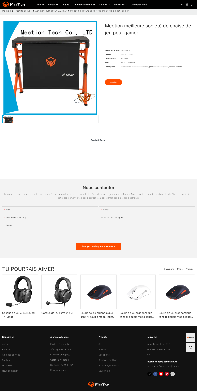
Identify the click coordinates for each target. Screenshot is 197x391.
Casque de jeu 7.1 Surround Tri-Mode (18, 314)
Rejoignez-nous (58, 370)
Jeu (100, 344)
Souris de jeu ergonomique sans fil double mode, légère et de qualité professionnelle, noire (98, 315)
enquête (113, 82)
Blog (149, 354)
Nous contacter (10, 370)
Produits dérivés (23, 10)
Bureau (102, 349)
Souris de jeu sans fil (108, 365)
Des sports (169, 269)
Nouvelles (7, 365)
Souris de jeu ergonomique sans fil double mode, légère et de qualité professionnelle (137, 315)
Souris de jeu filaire (107, 360)
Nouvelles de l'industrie (158, 349)
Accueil (5, 344)
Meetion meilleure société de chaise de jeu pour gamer (99, 10)
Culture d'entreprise (60, 354)
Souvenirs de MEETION (62, 365)
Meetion (6, 10)
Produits (189, 269)
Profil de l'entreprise (60, 344)
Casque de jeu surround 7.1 (57, 312)
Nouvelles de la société (158, 344)
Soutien (6, 360)
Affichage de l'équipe (60, 349)
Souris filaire (104, 370)
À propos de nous (11, 354)
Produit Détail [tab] (98, 140)
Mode (180, 269)
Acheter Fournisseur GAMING (51, 10)
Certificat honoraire (60, 359)
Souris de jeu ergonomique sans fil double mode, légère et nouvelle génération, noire (176, 315)
